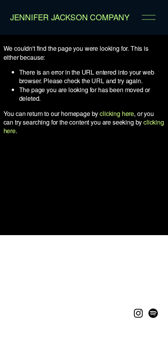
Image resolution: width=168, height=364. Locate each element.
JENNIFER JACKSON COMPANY (70, 17)
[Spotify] (153, 313)
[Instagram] (138, 313)
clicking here (117, 113)
